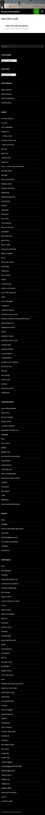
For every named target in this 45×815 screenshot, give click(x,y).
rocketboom (5, 723)
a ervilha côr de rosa (8, 140)
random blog (6, 345)
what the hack (6, 103)
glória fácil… (5, 240)
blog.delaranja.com (8, 197)
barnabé (4, 175)
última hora (5, 413)
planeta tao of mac (8, 327)
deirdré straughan (8, 614)
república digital (7, 349)
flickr (3, 439)
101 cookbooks (6, 127)
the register (5, 491)
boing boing (5, 201)
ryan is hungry (6, 727)
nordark (4, 705)
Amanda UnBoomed (8, 588)
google (3, 447)
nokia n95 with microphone (17, 26)
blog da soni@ (6, 184)
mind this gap (6, 284)
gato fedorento (6, 236)
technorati (5, 487)
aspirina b (5, 162)
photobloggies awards (9, 537)
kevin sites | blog (7, 262)
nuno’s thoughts (7, 301)
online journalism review (10, 478)
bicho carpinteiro (7, 179)
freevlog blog (6, 636)
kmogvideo (5, 666)
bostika (4, 205)
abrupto (4, 149)
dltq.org (4, 618)
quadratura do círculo (9, 340)
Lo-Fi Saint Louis (7, 675)
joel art (3, 657)
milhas (3, 279)
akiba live (4, 153)
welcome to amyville (8, 792)
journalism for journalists (10, 456)
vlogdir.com (5, 779)
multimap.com (6, 469)
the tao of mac (6, 366)
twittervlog (5, 758)
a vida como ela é (7, 145)
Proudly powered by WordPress (11, 812)
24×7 (3, 566)
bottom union (6, 597)
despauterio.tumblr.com (10, 430)
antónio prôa (6, 158)
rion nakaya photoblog (9, 542)
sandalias (4, 546)
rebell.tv (4, 718)
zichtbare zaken (7, 801)
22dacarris (5, 131)
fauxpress (4, 623)
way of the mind (7, 388)
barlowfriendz (6, 171)
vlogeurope (5, 784)
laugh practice (6, 671)
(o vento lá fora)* (7, 118)
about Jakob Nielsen (8, 408)
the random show (7, 744)
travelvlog (5, 753)
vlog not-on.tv (6, 775)
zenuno (17, 28)
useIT (3, 495)
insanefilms (5, 653)
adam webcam (6, 90)
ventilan (4, 384)
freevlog (4, 631)
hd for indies (6, 245)
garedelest (5, 232)
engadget (4, 434)
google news (5, 452)
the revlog (5, 749)
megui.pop (5, 271)
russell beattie (6, 358)
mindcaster (5, 697)
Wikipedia (5, 500)
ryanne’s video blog (8, 731)
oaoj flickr (5, 533)
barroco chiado (7, 417)
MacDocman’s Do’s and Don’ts (12, 684)
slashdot (4, 482)
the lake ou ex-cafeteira (9, 362)
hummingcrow (6, 649)
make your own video (9, 688)
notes (3, 297)
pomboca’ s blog (7, 336)
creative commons (8, 426)
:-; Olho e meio (6, 136)
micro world (5, 275)
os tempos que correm (9, 314)
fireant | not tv (6, 627)
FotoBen (4, 524)
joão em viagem (7, 253)
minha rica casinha (8, 288)
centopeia (5, 210)
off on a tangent (7, 710)
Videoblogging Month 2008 (11, 766)
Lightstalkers (6, 461)
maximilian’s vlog (7, 692)
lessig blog (5, 266)
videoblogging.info (8, 771)
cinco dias (5, 218)
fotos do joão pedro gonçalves (12, 529)
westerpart (5, 392)
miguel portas (6, 465)
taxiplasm (4, 740)
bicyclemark (5, 592)
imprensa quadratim (8, 249)
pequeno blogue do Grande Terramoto (15, 319)
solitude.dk (5, 736)
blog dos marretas (8, 188)
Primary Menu (42, 11)
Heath (3, 644)
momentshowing (7, 701)
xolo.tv (3, 797)
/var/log (4, 123)
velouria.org (5, 379)
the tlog (4, 371)
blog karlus (5, 192)
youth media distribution (10, 504)
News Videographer (8, 474)
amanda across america (10, 584)
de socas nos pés (7, 227)
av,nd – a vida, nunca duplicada (12, 166)
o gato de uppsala (7, 310)
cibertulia (4, 214)
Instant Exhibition (7, 98)
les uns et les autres (10, 11)
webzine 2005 (6, 788)
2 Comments (25, 28)
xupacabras (5, 550)
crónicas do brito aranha (10, 601)
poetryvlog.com (7, 714)
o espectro (5, 305)
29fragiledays (6, 570)
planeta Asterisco (7, 323)
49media (4, 575)
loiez (3, 679)
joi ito (3, 258)
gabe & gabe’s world (8, 640)
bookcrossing (6, 421)
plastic (3, 332)
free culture (5, 443)
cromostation (6, 223)
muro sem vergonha (8, 292)
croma (3, 605)
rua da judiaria (6, 353)
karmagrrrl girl (6, 662)
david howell (6, 610)
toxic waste (5, 375)
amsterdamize (6, 94)
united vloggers (7, 762)
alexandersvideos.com (9, 579)
